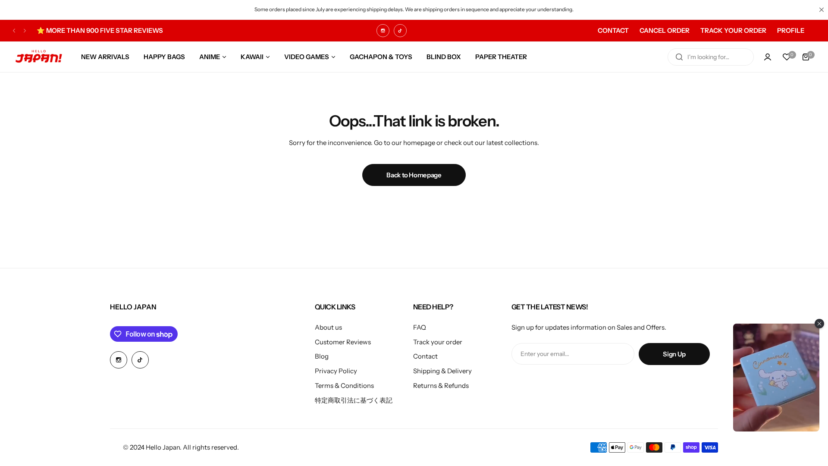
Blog (322, 356)
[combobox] (711, 57)
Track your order (437, 342)
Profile (790, 30)
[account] (767, 56)
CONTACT (613, 30)
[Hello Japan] (39, 57)
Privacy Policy (336, 371)
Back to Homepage (413, 175)
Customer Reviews (343, 342)
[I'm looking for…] (679, 57)
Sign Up (674, 354)
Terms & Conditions (344, 385)
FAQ (419, 327)
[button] (14, 30)
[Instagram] (382, 30)
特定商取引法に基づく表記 (353, 400)
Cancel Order (665, 30)
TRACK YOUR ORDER (733, 30)
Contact (425, 356)
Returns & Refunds (441, 385)
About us (328, 327)
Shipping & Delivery (442, 371)
